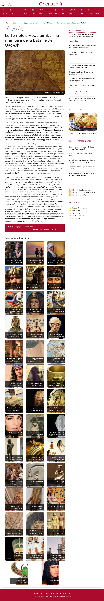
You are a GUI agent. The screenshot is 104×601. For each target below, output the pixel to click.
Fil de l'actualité (78, 190)
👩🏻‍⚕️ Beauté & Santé (72, 11)
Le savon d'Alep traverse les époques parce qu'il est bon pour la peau (82, 93)
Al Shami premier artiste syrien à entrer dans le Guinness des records (82, 47)
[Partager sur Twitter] (14, 28)
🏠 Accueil (5, 11)
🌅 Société (34, 11)
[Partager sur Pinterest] (20, 28)
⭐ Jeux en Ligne (75, 218)
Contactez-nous (41, 593)
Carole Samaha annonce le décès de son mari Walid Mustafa (81, 148)
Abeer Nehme (74, 41)
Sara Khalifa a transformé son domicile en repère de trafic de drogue (82, 161)
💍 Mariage (83, 11)
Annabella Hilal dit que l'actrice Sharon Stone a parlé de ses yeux (82, 174)
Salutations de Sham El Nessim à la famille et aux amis (81, 73)
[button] (3, 4)
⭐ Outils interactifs (76, 215)
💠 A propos (97, 11)
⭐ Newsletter (74, 210)
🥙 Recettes (26, 11)
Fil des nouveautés (79, 195)
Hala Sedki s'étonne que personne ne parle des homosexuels (82, 168)
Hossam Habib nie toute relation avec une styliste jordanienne (82, 99)
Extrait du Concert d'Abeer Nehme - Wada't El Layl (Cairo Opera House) (81, 35)
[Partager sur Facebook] (7, 28)
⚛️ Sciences (64, 11)
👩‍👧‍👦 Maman (57, 11)
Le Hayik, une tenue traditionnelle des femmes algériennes (82, 80)
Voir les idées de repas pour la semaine (82, 133)
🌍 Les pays (41, 11)
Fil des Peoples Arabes (80, 192)
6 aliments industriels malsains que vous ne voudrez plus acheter (81, 60)
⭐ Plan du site (75, 213)
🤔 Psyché (90, 11)
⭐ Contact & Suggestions (79, 208)
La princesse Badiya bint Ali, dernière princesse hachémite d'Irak (82, 66)
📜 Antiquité (13, 11)
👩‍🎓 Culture (49, 11)
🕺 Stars (19, 11)
